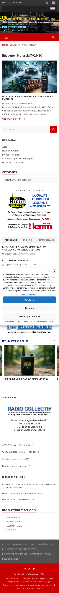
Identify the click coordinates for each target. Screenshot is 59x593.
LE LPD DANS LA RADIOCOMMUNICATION (23, 493)
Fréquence (35, 452)
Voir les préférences (29, 316)
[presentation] (50, 341)
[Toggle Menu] (52, 8)
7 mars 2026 (10, 103)
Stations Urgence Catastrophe (17, 159)
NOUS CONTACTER (10, 558)
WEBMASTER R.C (26, 103)
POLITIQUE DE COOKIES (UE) (14, 554)
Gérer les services (28, 295)
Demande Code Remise (13, 163)
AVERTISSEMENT (20, 544)
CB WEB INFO (13, 522)
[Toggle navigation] (6, 37)
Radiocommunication (16, 466)
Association (26, 445)
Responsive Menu (47, 2)
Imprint (51, 321)
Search (53, 129)
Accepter (29, 300)
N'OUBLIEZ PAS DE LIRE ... (16, 341)
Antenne (9, 445)
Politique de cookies (13, 321)
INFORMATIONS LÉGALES (41, 554)
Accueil (6, 147)
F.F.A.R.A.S (11, 530)
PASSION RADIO (14, 526)
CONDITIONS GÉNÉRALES (41, 544)
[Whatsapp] (34, 568)
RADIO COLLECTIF (36, 574)
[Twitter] (29, 568)
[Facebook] (25, 568)
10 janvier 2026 (11, 264)
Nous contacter (10, 151)
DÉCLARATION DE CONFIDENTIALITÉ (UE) (19, 549)
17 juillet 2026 (11, 253)
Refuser (29, 308)
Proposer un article (11, 155)
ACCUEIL (6, 544)
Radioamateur (15, 459)
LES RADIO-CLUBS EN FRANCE (21, 379)
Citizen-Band (14, 451)
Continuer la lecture (12, 119)
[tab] (11, 240)
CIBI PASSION (13, 517)
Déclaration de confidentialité (35, 321)
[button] (54, 271)
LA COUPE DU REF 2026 (15, 260)
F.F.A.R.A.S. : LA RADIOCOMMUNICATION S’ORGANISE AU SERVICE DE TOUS (24, 248)
